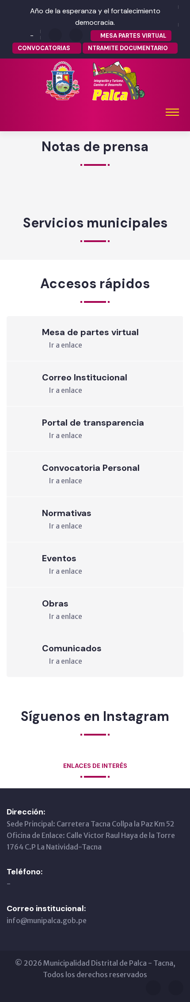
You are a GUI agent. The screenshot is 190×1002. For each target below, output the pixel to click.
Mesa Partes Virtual (133, 35)
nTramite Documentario (128, 48)
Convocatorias (45, 48)
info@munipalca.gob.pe (47, 920)
